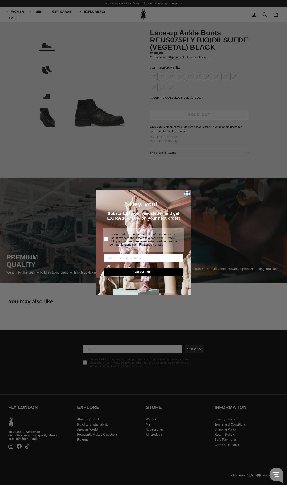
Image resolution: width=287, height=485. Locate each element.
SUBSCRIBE (143, 272)
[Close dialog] (187, 194)
